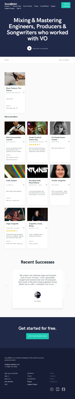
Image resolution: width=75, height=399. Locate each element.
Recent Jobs (17, 6)
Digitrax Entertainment (11, 159)
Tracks (36, 6)
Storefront (30, 373)
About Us (7, 379)
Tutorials (53, 376)
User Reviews (9, 382)
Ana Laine (35, 243)
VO (17, 108)
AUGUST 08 (9, 243)
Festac (30, 243)
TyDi (7, 157)
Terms (52, 373)
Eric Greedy (37, 301)
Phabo (14, 243)
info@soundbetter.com (12, 364)
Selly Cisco (8, 200)
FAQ (6, 384)
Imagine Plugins (10, 8)
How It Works (27, 6)
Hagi (14, 108)
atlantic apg (19, 243)
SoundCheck (45, 6)
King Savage (9, 108)
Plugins (53, 6)
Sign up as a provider (11, 373)
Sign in (19, 8)
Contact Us (53, 382)
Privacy (52, 379)
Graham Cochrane (13, 157)
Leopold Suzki (15, 200)
